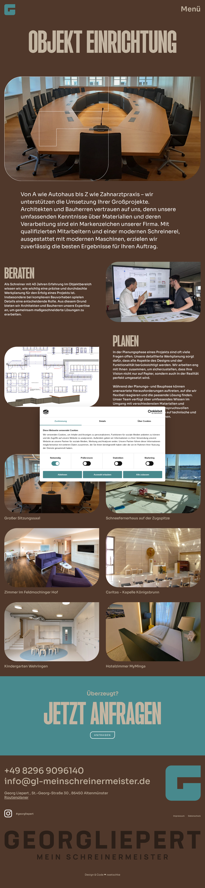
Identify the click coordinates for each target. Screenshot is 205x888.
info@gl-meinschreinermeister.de (77, 781)
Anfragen (102, 735)
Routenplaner (16, 797)
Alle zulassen (142, 474)
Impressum (179, 816)
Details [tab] (102, 421)
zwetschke (113, 874)
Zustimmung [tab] (61, 421)
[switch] (87, 463)
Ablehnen (62, 474)
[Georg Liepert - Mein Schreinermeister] (9, 14)
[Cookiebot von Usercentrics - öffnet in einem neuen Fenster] (150, 412)
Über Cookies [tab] (144, 421)
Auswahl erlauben (102, 474)
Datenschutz (194, 816)
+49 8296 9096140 (44, 770)
